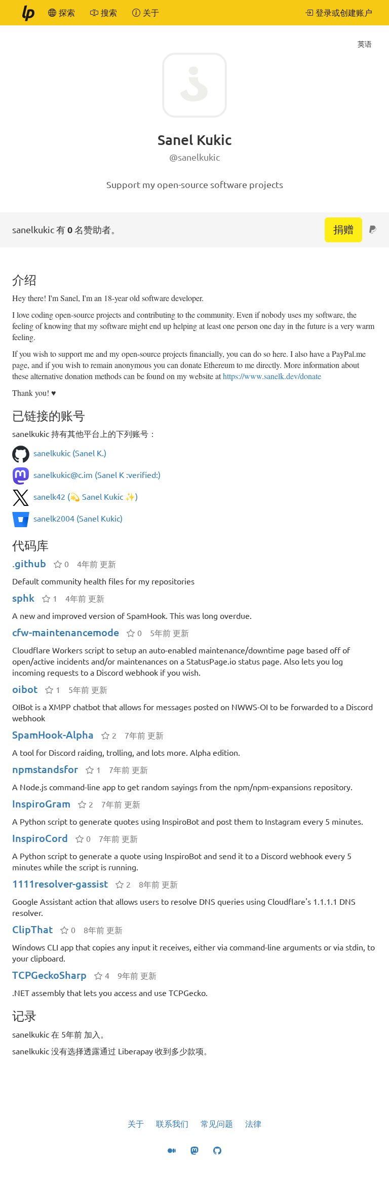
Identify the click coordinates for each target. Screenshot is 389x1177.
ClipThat (32, 929)
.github (29, 563)
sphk (23, 598)
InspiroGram (41, 804)
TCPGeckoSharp (49, 975)
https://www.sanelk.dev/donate (272, 376)
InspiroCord (40, 838)
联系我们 (172, 1123)
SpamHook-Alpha (53, 735)
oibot (24, 689)
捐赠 (343, 229)
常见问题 (217, 1123)
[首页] (28, 12)
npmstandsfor (45, 769)
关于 (136, 1123)
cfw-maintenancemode (65, 632)
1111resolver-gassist (60, 884)
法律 (253, 1123)
